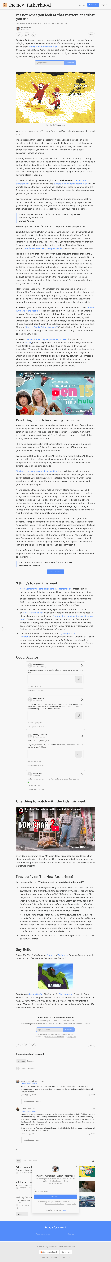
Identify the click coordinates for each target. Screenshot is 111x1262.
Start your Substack (49, 1252)
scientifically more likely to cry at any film (43, 248)
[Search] (79, 5)
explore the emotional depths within (71, 183)
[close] (76, 1166)
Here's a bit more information (43, 46)
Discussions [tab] (33, 1161)
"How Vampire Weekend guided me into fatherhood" (45, 589)
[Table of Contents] (2, 631)
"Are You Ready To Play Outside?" (41, 327)
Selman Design (35, 994)
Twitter (50, 955)
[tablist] (25, 1061)
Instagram (63, 955)
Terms (61, 1247)
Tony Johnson (60, 125)
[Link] (13, 420)
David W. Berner (27, 1081)
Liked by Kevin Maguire (30, 1083)
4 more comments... (23, 1150)
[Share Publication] (84, 5)
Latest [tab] (24, 1161)
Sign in (104, 5)
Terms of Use (66, 1202)
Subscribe (93, 5)
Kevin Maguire (26, 27)
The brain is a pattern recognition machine (36, 471)
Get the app (66, 1252)
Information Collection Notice (54, 1204)
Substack (45, 1257)
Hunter (23, 1109)
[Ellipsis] (94, 1081)
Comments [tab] (21, 1061)
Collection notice (70, 1247)
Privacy (54, 1247)
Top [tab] (18, 1161)
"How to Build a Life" (33, 613)
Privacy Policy (72, 1204)
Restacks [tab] (30, 1061)
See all (20, 1214)
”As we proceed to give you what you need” (47, 339)
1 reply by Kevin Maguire (32, 1101)
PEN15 (28, 342)
